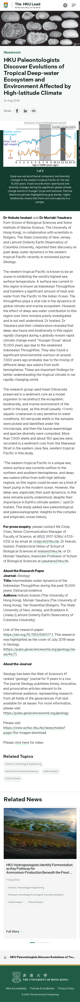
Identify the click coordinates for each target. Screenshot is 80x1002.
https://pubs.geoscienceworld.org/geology (35, 713)
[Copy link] (33, 111)
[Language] (65, 5)
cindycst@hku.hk (46, 541)
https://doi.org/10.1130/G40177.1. (28, 635)
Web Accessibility (16, 988)
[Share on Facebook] (17, 111)
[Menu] (74, 5)
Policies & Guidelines (42, 988)
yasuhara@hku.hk (54, 561)
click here (21, 743)
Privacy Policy (66, 988)
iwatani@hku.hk (50, 551)
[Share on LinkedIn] (25, 111)
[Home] (5, 957)
